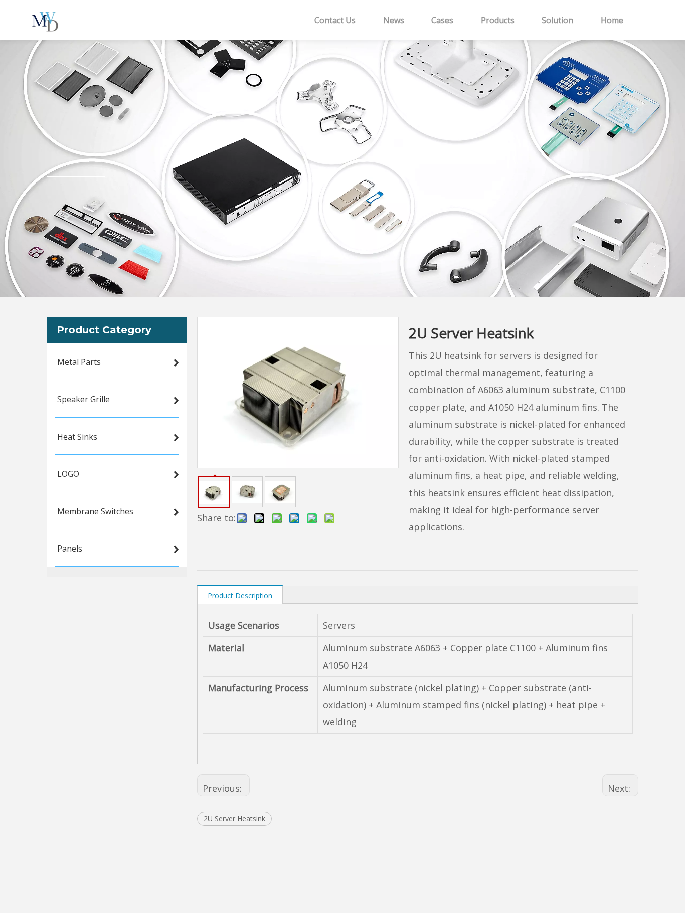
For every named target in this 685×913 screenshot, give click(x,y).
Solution (557, 20)
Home (612, 20)
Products (498, 20)
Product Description (240, 595)
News (393, 20)
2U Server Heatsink (234, 818)
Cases (442, 20)
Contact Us (335, 20)
